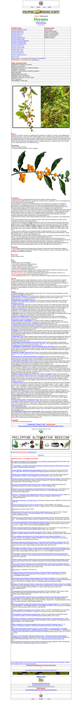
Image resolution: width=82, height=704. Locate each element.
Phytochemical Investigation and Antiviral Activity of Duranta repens (30, 474)
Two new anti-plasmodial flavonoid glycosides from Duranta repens (30, 522)
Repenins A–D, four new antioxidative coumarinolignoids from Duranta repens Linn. (34, 489)
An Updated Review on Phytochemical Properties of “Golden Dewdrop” (35, 572)
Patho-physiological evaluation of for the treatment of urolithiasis (33, 578)
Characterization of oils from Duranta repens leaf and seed (27, 591)
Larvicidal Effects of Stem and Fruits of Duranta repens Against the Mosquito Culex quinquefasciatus (39, 553)
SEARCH (38, 7)
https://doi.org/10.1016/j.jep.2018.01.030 (52, 638)
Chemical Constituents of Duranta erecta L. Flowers (25, 610)
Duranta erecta (15, 509)
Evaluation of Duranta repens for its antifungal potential (26, 532)
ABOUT (49, 7)
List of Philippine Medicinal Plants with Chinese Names (41, 690)
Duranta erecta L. (16, 569)
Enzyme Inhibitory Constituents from (25, 614)
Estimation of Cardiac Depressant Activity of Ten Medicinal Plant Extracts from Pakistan (35, 478)
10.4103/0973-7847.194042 (21, 575)
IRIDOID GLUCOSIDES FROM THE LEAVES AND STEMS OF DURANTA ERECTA (35, 604)
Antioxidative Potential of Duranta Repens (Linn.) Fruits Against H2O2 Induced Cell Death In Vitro (38, 542)
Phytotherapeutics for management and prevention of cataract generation (31, 641)
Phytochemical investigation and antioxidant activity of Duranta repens (31, 484)
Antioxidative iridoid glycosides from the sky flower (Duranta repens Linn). (32, 512)
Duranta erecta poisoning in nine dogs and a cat (24, 500)
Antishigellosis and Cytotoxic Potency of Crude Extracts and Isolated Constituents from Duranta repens (40, 548)
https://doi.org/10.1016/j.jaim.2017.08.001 (49, 581)
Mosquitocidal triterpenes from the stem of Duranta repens (27, 504)
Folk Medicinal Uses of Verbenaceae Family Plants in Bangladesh (30, 517)
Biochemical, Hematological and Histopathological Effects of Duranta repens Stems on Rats (37, 494)
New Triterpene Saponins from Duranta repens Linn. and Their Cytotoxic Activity (33, 461)
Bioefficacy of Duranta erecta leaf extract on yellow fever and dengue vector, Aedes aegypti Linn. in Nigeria (41, 584)
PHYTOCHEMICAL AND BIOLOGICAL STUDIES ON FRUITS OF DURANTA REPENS (36, 536)
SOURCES (41, 455)
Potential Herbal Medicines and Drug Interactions (41, 665)
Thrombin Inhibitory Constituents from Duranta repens (26, 470)
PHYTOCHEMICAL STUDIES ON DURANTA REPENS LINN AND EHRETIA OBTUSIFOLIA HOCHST (40, 466)
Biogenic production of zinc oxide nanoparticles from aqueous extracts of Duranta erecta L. (36, 624)
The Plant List (41, 58)
